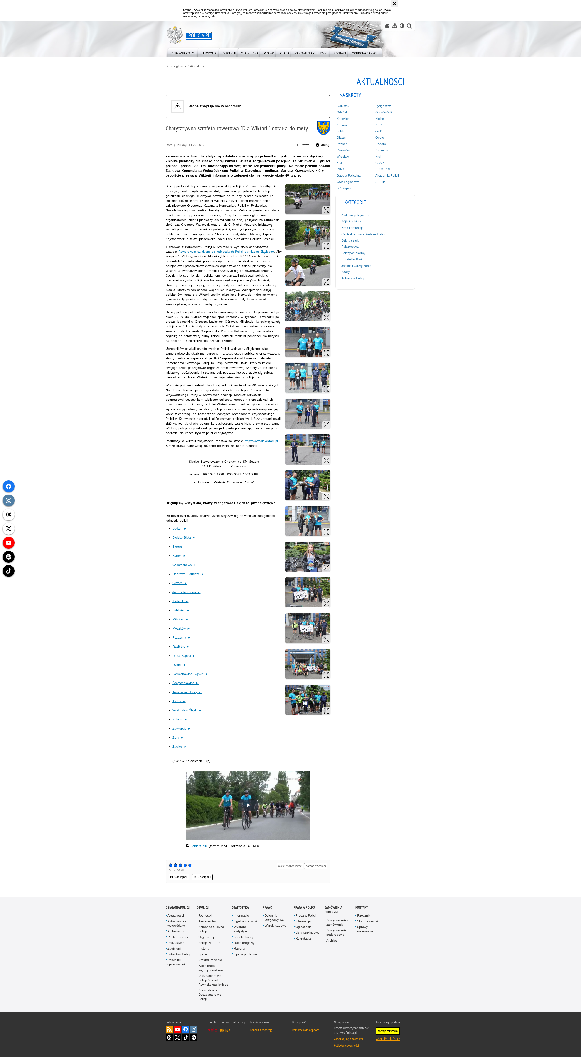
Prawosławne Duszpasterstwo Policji (209, 994)
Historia (203, 948)
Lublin (341, 131)
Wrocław (343, 156)
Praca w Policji (305, 907)
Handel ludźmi (351, 259)
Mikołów (178, 619)
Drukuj (324, 145)
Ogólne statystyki (246, 921)
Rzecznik (363, 915)
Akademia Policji (387, 175)
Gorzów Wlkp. (385, 112)
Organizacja (207, 937)
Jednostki (205, 915)
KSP (378, 125)
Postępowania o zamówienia (337, 922)
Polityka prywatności (346, 1045)
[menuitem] (184, 52)
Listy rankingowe (307, 932)
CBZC (341, 169)
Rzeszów (343, 150)
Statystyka (240, 907)
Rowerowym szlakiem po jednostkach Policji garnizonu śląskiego (226, 251)
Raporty (239, 948)
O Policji (203, 907)
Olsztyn (342, 137)
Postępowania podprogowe (336, 932)
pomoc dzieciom (316, 866)
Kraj (378, 156)
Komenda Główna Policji (211, 929)
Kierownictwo (207, 921)
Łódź (378, 131)
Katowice (343, 118)
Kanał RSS (169, 1029)
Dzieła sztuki (350, 240)
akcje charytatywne (290, 866)
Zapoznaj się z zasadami (348, 1039)
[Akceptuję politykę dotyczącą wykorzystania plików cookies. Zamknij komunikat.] (394, 3)
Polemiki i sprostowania (177, 962)
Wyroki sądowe (275, 925)
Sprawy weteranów (365, 929)
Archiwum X (176, 931)
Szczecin (381, 150)
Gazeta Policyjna (349, 175)
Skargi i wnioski (368, 921)
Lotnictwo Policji (178, 954)
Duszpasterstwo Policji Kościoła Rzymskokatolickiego (213, 980)
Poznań (342, 144)
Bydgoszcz (383, 106)
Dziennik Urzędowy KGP (275, 918)
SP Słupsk (344, 188)
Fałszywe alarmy (353, 253)
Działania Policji (178, 907)
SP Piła (380, 182)
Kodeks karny (243, 937)
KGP (340, 163)
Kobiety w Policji (352, 278)
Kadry (345, 272)
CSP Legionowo (348, 182)
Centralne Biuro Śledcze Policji (363, 234)
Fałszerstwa (350, 246)
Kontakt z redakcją (261, 1029)
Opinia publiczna (246, 954)
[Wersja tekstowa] (402, 26)
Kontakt (361, 907)
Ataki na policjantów (355, 215)
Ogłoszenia (303, 927)
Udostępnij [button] (181, 877)
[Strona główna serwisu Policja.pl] (387, 26)
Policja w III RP (209, 943)
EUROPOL (383, 169)
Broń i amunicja (352, 228)
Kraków (342, 125)
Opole (379, 137)
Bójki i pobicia (351, 221)
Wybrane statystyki (240, 929)
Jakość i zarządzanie (356, 265)
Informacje (241, 915)
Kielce (379, 118)
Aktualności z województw (176, 923)
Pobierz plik (198, 846)
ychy (178, 701)
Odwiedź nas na (177, 1029)
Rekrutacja (303, 938)
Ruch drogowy (177, 937)
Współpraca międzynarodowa (210, 968)
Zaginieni (174, 948)
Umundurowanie (210, 960)
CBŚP (379, 163)
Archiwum (333, 940)
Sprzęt (203, 954)
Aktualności (198, 66)
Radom (380, 144)
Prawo (267, 907)
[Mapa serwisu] (394, 26)
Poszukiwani (176, 943)
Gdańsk (342, 112)
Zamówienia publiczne (333, 910)
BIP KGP (225, 1030)
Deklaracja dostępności (306, 1029)
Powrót (305, 145)
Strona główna (176, 66)
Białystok (343, 106)
